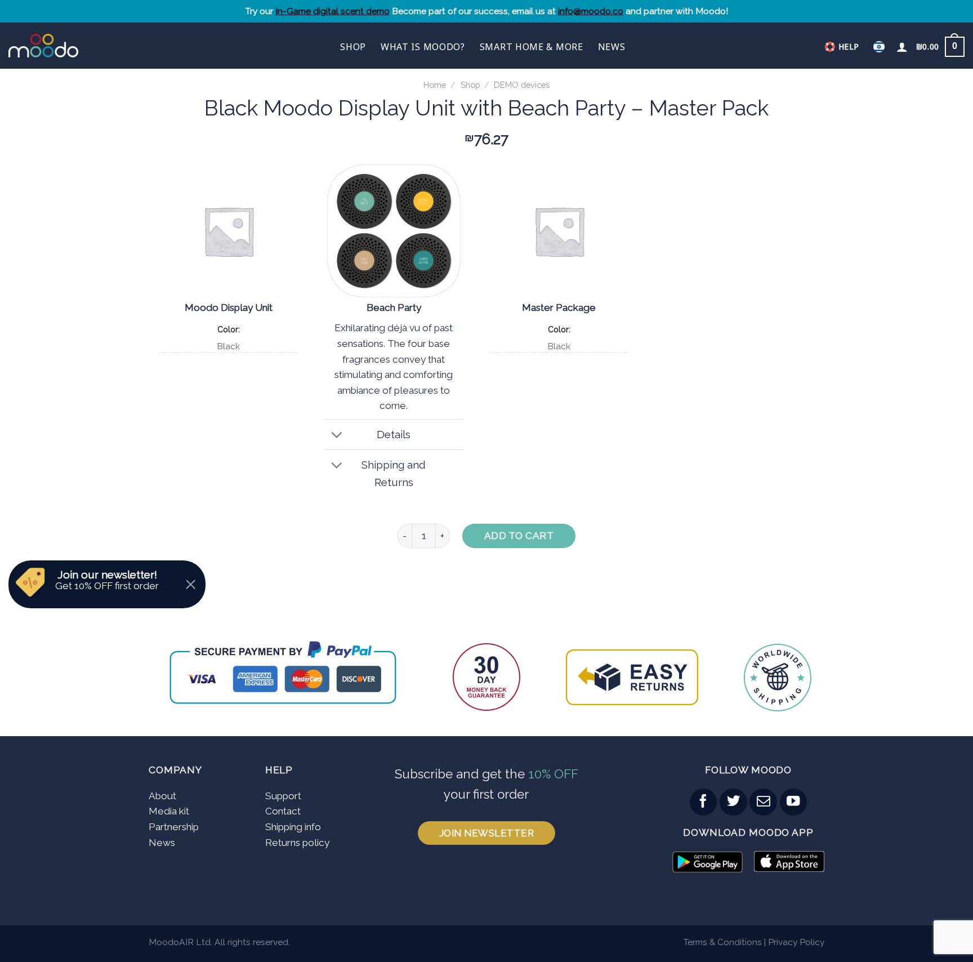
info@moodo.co (590, 11)
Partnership (174, 826)
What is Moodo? (423, 47)
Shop (353, 47)
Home (434, 85)
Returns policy (297, 842)
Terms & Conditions (723, 942)
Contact (283, 811)
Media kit (169, 811)
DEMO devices (522, 85)
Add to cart (519, 535)
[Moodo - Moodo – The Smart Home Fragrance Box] (78, 46)
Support (283, 795)
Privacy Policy (796, 942)
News (612, 47)
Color (227, 329)
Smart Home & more (531, 47)
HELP (848, 46)
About (162, 795)
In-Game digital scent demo (332, 11)
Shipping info (293, 826)
